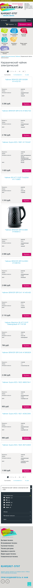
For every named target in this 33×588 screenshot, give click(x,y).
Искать (29, 20)
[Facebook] (3, 581)
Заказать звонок (8, 15)
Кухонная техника (23, 35)
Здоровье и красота (14, 44)
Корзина (11, 24)
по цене (27, 74)
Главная (3, 56)
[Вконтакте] (7, 581)
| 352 (15, 488)
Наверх (29, 585)
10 (19, 71)
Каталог (4, 20)
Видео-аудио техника (23, 44)
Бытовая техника (4, 35)
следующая (25, 71)
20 (23, 71)
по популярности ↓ (17, 74)
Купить (27, 104)
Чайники (18, 56)
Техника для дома (5, 44)
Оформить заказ (25, 24)
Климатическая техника (5, 53)
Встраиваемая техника (14, 35)
